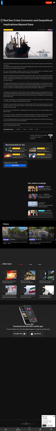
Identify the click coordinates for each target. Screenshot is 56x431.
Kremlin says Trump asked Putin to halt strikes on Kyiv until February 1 (45, 197)
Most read (7, 264)
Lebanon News (41, 186)
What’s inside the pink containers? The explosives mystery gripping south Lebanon (44, 151)
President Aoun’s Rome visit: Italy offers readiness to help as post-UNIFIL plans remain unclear (44, 157)
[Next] (54, 235)
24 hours (21, 264)
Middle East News (41, 210)
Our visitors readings (37, 183)
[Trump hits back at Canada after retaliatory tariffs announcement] (9, 291)
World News (40, 194)
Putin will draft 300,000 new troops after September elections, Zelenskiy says (45, 296)
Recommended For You (15, 145)
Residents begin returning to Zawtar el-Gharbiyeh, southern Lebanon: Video (40, 243)
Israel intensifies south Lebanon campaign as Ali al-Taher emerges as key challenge (19, 157)
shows (40, 429)
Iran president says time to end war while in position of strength (45, 213)
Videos (6, 224)
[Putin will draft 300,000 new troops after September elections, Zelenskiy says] (46, 291)
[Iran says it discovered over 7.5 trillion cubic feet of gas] (28, 291)
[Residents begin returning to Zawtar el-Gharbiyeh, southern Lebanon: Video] (41, 235)
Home (6, 429)
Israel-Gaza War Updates (42, 202)
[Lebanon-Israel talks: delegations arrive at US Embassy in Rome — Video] (15, 235)
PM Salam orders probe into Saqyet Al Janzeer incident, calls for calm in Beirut (45, 189)
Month (39, 264)
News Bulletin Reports (16, 148)
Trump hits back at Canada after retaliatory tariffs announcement (9, 296)
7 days (30, 264)
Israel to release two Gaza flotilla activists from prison (45, 206)
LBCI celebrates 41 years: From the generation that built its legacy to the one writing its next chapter (19, 151)
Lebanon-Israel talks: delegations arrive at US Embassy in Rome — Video (15, 243)
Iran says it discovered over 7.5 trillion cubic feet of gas (28, 296)
